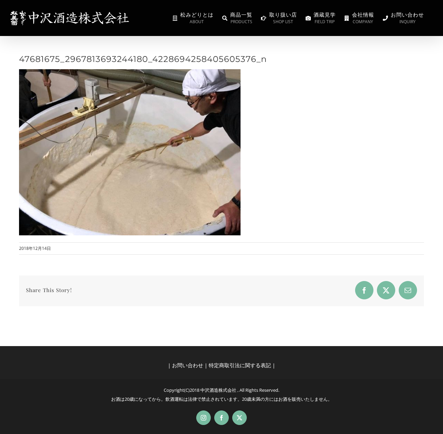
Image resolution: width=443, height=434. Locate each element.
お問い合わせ (187, 365)
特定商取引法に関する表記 (240, 365)
